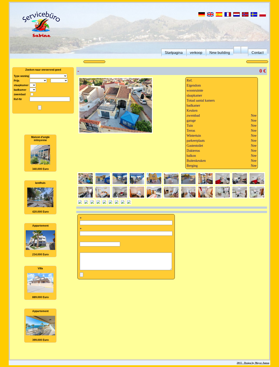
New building (219, 53)
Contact (258, 53)
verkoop (196, 53)
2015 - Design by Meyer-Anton (253, 363)
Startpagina (174, 53)
